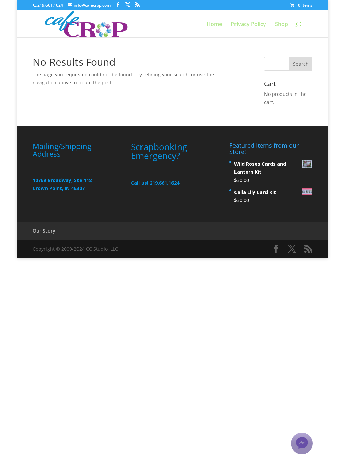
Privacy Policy (248, 25)
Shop (281, 25)
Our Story (44, 230)
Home (214, 25)
